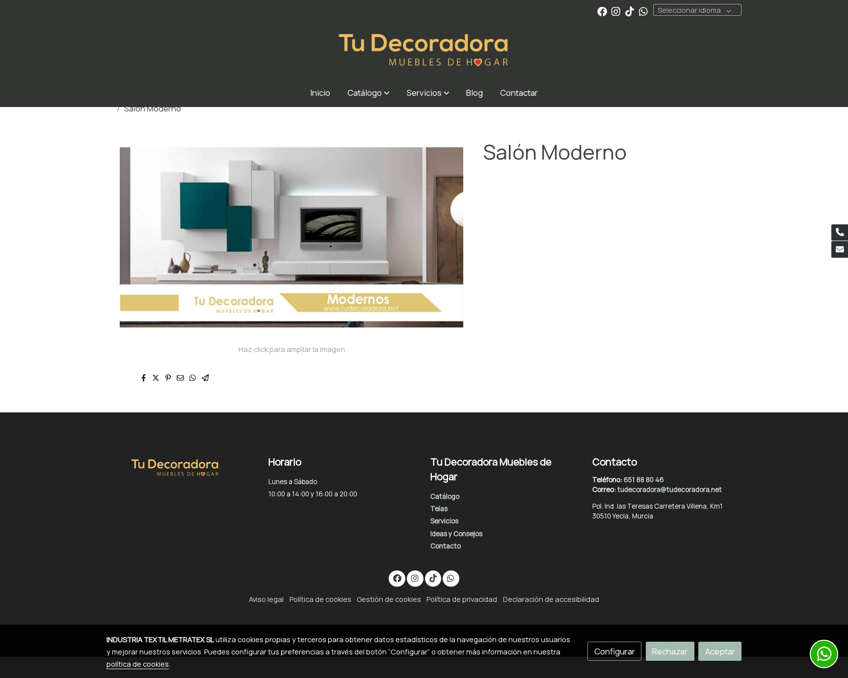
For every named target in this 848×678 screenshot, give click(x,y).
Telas (439, 508)
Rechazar (670, 651)
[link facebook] (602, 11)
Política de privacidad (461, 599)
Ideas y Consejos (456, 533)
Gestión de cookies (389, 599)
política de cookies (137, 664)
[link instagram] (615, 11)
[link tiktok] (629, 11)
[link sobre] (181, 466)
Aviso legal (266, 599)
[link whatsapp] (643, 11)
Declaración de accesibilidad (551, 599)
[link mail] (839, 249)
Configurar (614, 651)
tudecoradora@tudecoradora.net (669, 489)
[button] (368, 92)
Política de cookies (320, 599)
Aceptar (720, 651)
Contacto (445, 546)
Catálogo (444, 496)
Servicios (444, 520)
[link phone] (839, 232)
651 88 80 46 (644, 479)
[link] (424, 50)
